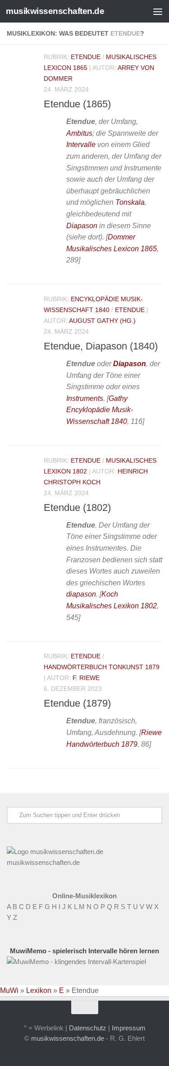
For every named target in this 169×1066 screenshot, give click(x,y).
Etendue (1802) (77, 507)
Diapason (81, 226)
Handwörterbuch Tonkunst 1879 (102, 667)
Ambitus (79, 133)
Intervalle (81, 144)
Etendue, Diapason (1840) (101, 346)
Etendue (85, 56)
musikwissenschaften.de (55, 11)
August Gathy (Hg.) (102, 320)
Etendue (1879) (77, 703)
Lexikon (38, 990)
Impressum (129, 1028)
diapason (81, 594)
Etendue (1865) (77, 104)
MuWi (9, 990)
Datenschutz (87, 1028)
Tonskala (130, 202)
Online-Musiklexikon (84, 896)
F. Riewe (86, 677)
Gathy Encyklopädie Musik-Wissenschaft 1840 (99, 410)
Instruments (84, 398)
